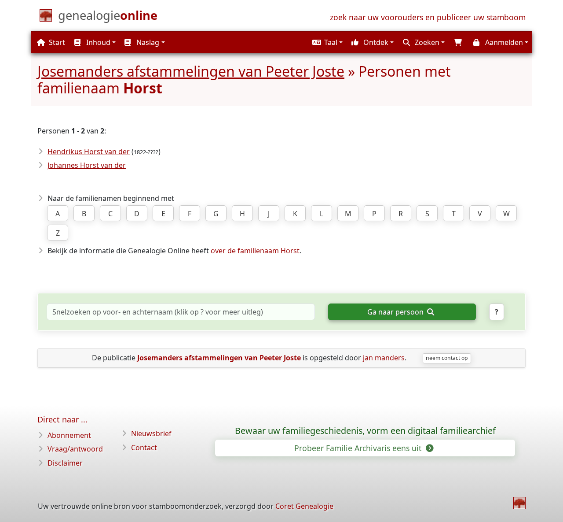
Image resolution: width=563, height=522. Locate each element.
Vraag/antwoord (75, 449)
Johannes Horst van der (87, 165)
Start (56, 42)
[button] (326, 42)
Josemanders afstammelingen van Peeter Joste (190, 71)
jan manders (384, 358)
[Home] (519, 503)
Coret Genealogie (304, 506)
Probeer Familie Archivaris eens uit (359, 448)
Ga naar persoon (396, 312)
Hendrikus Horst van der (89, 151)
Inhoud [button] (97, 42)
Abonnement (69, 435)
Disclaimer (65, 463)
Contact (144, 447)
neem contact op (447, 358)
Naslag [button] (147, 42)
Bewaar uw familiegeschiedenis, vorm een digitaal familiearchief (365, 431)
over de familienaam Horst (255, 250)
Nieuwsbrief (151, 433)
